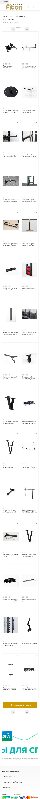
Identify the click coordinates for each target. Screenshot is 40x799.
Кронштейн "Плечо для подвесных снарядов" (10, 200)
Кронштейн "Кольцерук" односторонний (9, 511)
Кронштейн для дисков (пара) (10, 555)
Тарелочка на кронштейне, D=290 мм (28, 244)
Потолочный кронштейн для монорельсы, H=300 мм (10, 422)
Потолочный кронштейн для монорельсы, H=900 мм (10, 466)
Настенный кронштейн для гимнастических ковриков (10, 244)
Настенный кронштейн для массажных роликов (29, 289)
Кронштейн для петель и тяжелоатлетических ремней (29, 689)
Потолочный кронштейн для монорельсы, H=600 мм (29, 555)
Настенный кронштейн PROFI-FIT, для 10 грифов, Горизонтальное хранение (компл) (29, 511)
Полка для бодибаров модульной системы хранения (10, 689)
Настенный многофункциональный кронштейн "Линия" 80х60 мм (10, 333)
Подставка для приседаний (8, 67)
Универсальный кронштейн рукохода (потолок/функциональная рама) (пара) (29, 378)
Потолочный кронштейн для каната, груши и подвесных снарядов (10, 111)
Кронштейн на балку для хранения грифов (29, 155)
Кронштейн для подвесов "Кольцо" (10, 289)
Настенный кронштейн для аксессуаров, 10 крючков (10, 600)
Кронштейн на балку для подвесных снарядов (28, 111)
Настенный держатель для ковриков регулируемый (29, 600)
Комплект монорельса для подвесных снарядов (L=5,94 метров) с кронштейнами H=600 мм (29, 67)
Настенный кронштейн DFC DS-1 (10, 378)
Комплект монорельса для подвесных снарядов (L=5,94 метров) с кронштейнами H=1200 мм (29, 466)
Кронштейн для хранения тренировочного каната (10, 156)
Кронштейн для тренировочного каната (29, 333)
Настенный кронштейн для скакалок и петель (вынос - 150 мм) (29, 422)
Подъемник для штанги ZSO (29, 644)
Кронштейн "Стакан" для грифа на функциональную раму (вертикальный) (29, 200)
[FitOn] (14, 7)
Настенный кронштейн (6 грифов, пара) (10, 644)
